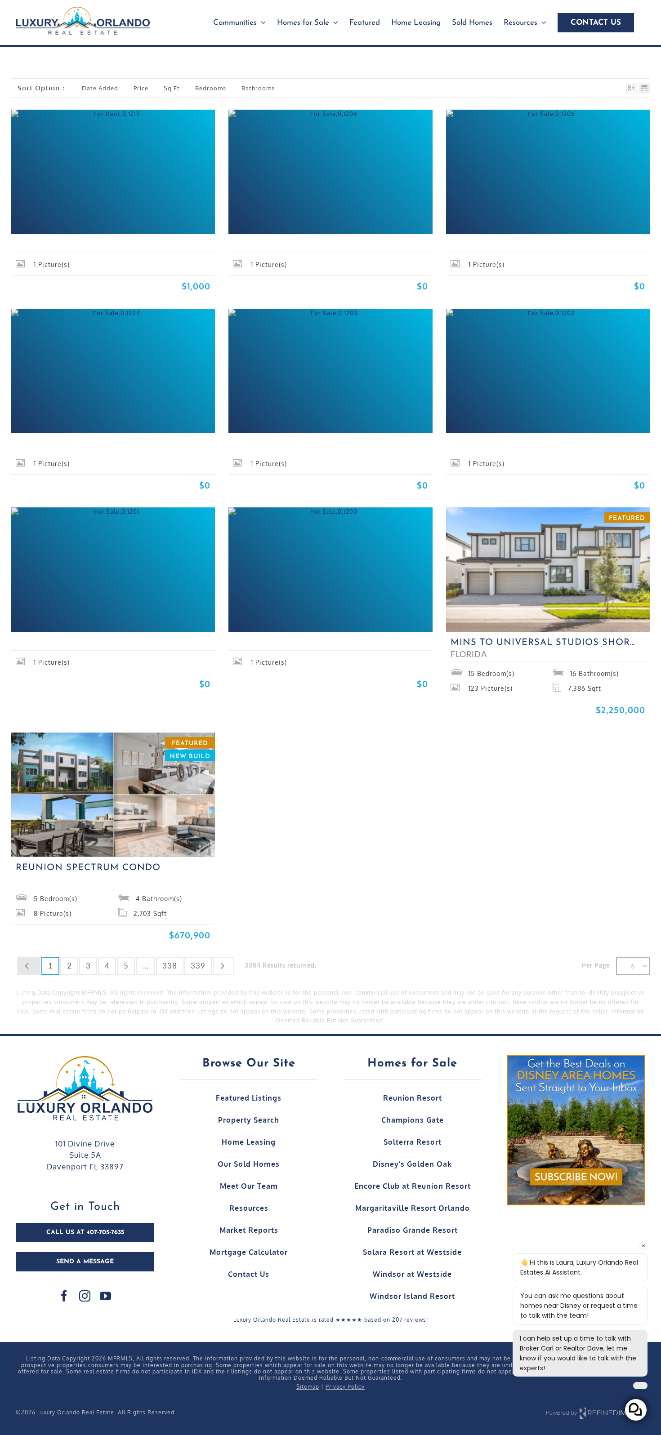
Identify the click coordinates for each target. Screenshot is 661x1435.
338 (169, 966)
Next (223, 966)
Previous (28, 966)
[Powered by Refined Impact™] (595, 1412)
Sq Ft (172, 88)
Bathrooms (258, 88)
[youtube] (106, 1296)
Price (141, 88)
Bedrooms (210, 88)
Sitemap (307, 1386)
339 (198, 966)
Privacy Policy (345, 1386)
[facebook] (64, 1296)
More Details (73, 214)
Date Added (100, 88)
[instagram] (85, 1296)
